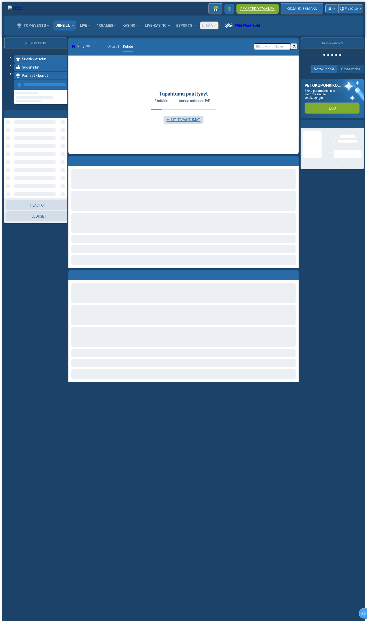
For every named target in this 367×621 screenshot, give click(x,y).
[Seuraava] (84, 274)
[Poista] (294, 274)
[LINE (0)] (73, 47)
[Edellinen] (62, 84)
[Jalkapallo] (83, 47)
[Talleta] (229, 9)
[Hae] (294, 46)
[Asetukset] (331, 9)
